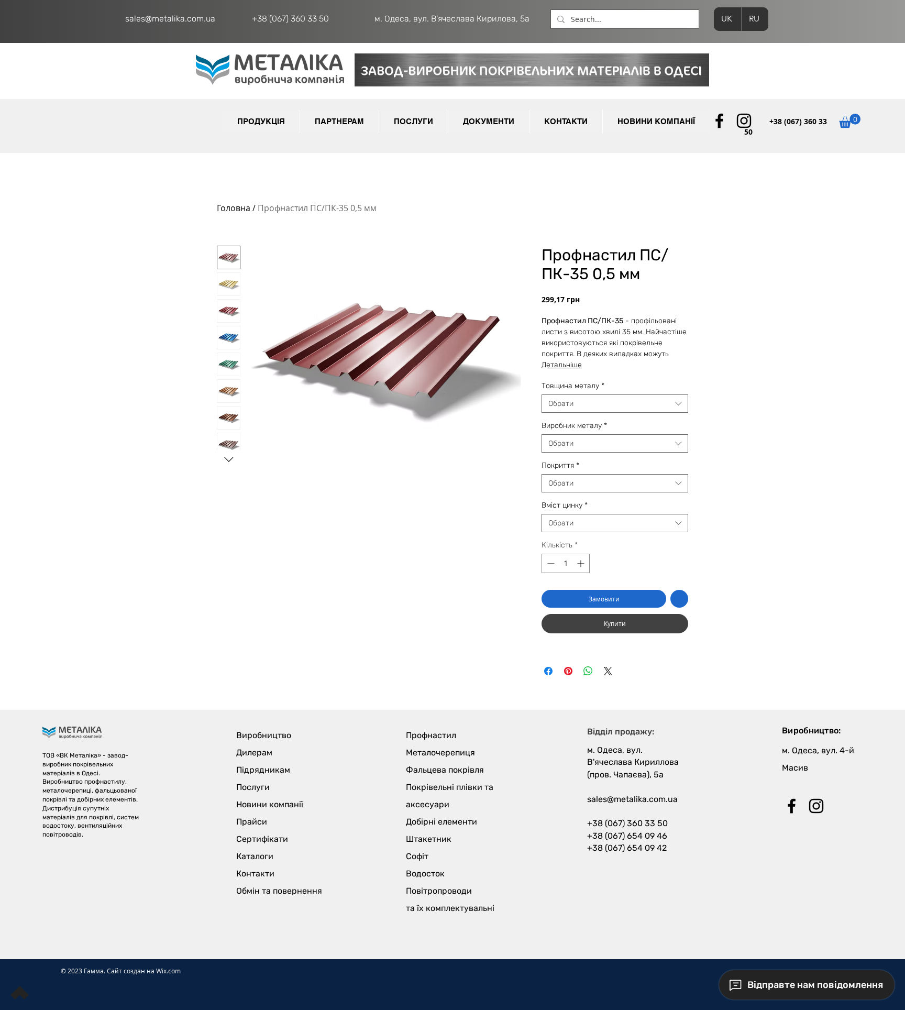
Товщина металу (573, 385)
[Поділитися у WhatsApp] (588, 671)
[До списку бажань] (679, 599)
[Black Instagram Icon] (744, 120)
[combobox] (615, 403)
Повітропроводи (439, 891)
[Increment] (581, 563)
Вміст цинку (565, 505)
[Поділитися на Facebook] (548, 671)
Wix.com (168, 971)
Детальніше (562, 364)
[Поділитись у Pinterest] (568, 671)
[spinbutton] (565, 563)
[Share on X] (608, 671)
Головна (233, 208)
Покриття (560, 465)
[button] (339, 121)
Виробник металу (574, 425)
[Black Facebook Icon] (719, 120)
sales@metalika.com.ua (170, 19)
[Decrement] (549, 563)
